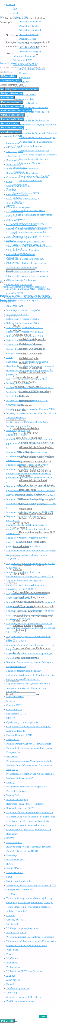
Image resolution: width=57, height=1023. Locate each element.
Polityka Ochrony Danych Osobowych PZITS (28, 743)
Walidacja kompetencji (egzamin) (22, 928)
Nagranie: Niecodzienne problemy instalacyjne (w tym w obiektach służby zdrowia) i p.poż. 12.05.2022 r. (31, 554)
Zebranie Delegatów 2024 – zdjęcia (23, 997)
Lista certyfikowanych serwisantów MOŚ (26, 379)
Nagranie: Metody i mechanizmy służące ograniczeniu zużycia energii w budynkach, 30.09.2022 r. (28, 529)
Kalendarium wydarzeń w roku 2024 (24, 340)
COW (9, 181)
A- (2, 89)
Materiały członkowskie (18, 383)
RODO (9, 864)
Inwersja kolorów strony (12, 119)
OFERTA (10, 718)
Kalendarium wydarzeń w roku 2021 (24, 327)
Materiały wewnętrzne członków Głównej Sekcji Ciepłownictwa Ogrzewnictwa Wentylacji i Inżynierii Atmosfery (30, 391)
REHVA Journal (14, 842)
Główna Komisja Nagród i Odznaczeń (25, 241)
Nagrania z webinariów (17, 434)
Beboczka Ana (13, 164)
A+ (7, 89)
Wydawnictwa (13, 967)
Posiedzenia (12, 756)
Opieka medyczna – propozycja (22, 722)
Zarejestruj (11, 992)
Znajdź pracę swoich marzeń (20, 1001)
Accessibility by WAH (11, 136)
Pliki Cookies (12, 739)
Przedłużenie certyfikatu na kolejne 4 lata (26, 786)
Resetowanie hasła (15, 859)
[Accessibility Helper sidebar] (8, 76)
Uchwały (10, 915)
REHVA (10, 838)
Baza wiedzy (12, 160)
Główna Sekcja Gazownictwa (20, 254)
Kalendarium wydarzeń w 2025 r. (22, 319)
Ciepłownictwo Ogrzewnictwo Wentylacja (27, 177)
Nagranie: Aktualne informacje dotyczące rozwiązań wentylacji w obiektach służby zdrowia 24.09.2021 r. (31, 456)
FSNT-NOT (12, 216)
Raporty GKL (13, 795)
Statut (9, 876)
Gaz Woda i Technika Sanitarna (21, 224)
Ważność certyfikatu (16, 932)
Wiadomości (12, 949)
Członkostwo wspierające (19, 186)
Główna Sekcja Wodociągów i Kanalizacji (27, 271)
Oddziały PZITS (14, 705)
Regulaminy (12, 834)
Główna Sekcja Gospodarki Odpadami (25, 258)
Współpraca (12, 958)
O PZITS (10, 701)
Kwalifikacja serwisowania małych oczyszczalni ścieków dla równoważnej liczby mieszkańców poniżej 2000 (30, 370)
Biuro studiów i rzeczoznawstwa (22, 168)
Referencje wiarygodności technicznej (25, 804)
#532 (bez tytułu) (14, 151)
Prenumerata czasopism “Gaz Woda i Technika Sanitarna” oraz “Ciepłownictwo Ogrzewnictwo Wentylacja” (29, 765)
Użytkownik (12, 924)
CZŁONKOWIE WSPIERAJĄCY (22, 198)
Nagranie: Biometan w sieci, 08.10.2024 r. (27, 464)
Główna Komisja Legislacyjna (21, 237)
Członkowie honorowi (17, 194)
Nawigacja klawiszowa (11, 93)
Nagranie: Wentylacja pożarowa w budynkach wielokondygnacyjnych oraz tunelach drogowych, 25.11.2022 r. (31, 627)
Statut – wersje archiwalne (19, 881)
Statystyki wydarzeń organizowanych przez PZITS (31, 885)
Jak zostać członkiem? (17, 314)
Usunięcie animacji (10, 123)
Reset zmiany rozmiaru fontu (25, 89)
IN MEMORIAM (14, 306)
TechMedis (11, 894)
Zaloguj (10, 984)
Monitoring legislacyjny (18, 430)
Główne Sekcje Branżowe (19, 284)
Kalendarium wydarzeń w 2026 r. (22, 323)
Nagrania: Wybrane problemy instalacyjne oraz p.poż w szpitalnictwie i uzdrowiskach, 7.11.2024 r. (30, 443)
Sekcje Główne (13, 868)
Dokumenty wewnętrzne (18, 207)
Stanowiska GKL (14, 872)
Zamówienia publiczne (17, 988)
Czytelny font (7, 97)
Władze (10, 954)
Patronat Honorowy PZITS (19, 735)
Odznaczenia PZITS (16, 713)
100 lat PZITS (13, 155)
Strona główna (13, 143)
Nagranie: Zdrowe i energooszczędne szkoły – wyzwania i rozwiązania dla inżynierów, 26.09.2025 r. (29, 687)
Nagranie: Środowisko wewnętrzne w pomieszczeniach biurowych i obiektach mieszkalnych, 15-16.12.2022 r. (26, 584)
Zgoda (43, 1016)
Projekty (10, 782)
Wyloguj (10, 975)
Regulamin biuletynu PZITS (20, 808)
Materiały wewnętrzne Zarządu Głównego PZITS (30, 409)
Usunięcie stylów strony (12, 128)
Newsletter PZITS (15, 696)
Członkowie (12, 190)
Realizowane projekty (17, 799)
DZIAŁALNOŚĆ (14, 211)
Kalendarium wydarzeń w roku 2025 (24, 344)
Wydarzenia (12, 962)
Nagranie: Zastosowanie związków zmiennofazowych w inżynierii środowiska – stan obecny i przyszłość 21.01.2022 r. (30, 675)
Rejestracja (11, 855)
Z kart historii (13, 979)
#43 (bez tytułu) (14, 147)
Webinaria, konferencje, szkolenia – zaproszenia (30, 937)
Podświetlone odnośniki (12, 106)
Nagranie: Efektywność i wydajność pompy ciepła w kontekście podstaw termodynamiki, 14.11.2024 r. (31, 503)
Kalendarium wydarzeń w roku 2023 (24, 336)
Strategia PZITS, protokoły (19, 889)
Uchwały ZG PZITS (16, 919)
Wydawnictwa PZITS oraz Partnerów (24, 971)
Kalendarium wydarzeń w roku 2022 (24, 331)
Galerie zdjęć (12, 220)
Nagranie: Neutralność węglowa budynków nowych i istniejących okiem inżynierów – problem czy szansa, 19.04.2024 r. (27, 542)
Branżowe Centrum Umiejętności (22, 173)
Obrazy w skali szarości (12, 115)
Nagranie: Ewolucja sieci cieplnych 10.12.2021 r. (30, 512)
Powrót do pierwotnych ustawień (16, 110)
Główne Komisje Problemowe (21, 280)
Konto (9, 357)
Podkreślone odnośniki (11, 102)
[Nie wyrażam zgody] (16, 1021)
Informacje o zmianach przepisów (23, 310)
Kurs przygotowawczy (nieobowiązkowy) (27, 361)
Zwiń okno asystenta (10, 80)
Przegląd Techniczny (16, 791)
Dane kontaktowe (15, 203)
